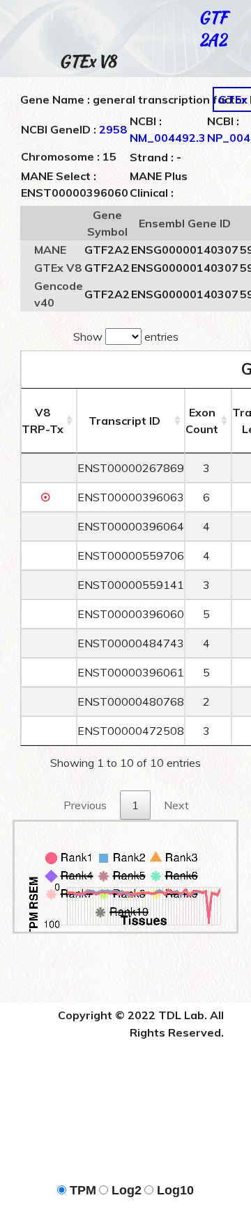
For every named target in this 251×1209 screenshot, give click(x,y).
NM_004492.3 (168, 138)
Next (176, 805)
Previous (85, 805)
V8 (42, 420)
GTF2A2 (213, 28)
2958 (113, 129)
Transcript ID (124, 421)
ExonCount (201, 420)
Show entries (125, 336)
